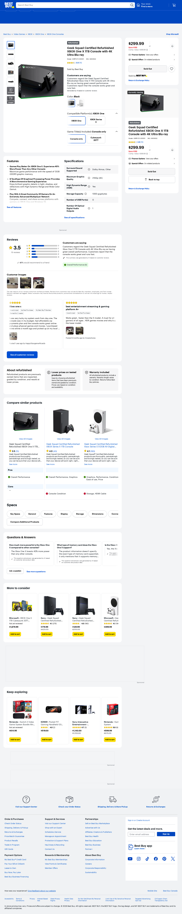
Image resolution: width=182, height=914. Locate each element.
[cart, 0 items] (174, 5)
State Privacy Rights (55, 900)
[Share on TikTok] (147, 858)
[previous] (68, 103)
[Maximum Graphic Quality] (89, 178)
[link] (22, 354)
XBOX (30, 34)
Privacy (32, 899)
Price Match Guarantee (14, 836)
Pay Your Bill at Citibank (15, 864)
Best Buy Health (92, 836)
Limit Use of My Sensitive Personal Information (118, 900)
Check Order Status (13, 823)
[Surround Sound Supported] (89, 169)
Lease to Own (10, 868)
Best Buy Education (93, 840)
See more (13, 464)
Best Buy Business (92, 845)
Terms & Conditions (20, 900)
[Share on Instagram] (138, 858)
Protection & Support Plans (56, 840)
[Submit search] (132, 5)
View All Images (25, 439)
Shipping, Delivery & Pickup (16, 828)
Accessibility (9, 899)
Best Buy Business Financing (17, 876)
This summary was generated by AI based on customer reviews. (87, 258)
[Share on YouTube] (130, 858)
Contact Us (49, 849)
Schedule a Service (53, 832)
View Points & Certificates (56, 864)
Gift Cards (9, 849)
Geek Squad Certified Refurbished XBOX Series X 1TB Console (63, 445)
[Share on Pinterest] (164, 858)
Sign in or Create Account (139, 820)
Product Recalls (11, 840)
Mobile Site (152, 891)
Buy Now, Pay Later (13, 872)
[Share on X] (173, 858)
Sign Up (166, 834)
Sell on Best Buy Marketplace (97, 823)
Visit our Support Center (55, 823)
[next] (117, 103)
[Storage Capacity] (85, 194)
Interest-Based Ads (42, 900)
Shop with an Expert (53, 828)
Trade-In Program (12, 845)
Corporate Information (95, 859)
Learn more (139, 849)
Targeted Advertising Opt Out (142, 900)
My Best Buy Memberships (56, 859)
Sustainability (91, 872)
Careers (88, 864)
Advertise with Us (92, 828)
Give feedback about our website (42, 891)
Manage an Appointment (55, 836)
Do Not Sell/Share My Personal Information (89, 900)
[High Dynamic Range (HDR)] (89, 186)
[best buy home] (9, 5)
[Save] (171, 68)
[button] (144, 5)
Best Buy (7, 34)
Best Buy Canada (170, 891)
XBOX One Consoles (55, 34)
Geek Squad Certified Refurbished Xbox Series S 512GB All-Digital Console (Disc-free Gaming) (100, 445)
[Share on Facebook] (156, 858)
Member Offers (51, 868)
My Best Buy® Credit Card (15, 859)
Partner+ (89, 849)
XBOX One (39, 34)
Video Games (19, 34)
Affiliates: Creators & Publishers (98, 832)
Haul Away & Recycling (54, 845)
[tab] (15, 513)
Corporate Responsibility (95, 868)
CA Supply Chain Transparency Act (161, 900)
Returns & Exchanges (14, 832)
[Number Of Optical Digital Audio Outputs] (89, 208)
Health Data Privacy (68, 900)
